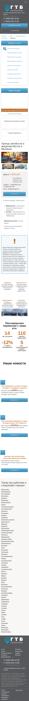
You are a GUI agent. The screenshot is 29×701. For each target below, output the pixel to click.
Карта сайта (19, 690)
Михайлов (4, 567)
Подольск (4, 550)
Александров (5, 491)
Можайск (4, 595)
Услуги (3, 651)
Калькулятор (15, 30)
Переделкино (6, 543)
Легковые (18, 649)
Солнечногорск (6, 569)
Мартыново (5, 528)
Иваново (4, 524)
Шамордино (5, 537)
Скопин (3, 565)
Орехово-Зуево (6, 539)
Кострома (4, 588)
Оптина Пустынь (6, 532)
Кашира (4, 578)
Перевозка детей (6, 653)
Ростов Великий (6, 556)
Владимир (4, 500)
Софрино (4, 603)
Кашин (3, 575)
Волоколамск (6, 502)
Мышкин (4, 526)
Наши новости (14, 363)
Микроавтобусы (6, 657)
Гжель (3, 504)
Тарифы (17, 653)
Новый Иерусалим (7, 530)
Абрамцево (5, 489)
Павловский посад (7, 541)
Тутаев (3, 619)
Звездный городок (7, 519)
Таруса (3, 610)
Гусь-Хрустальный (7, 506)
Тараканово (5, 601)
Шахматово (5, 599)
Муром (3, 597)
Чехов (3, 625)
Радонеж (4, 554)
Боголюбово (5, 493)
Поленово (4, 552)
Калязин (4, 573)
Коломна (4, 584)
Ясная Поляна (6, 631)
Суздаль (4, 608)
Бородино (4, 496)
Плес (3, 547)
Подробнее (14, 400)
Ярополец (4, 627)
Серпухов (4, 562)
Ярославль (5, 629)
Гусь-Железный (6, 509)
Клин (3, 582)
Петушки (4, 545)
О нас (3, 649)
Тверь (3, 612)
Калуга (3, 571)
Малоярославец (6, 593)
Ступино (4, 606)
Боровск (4, 498)
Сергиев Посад (6, 560)
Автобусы (4, 655)
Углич (3, 621)
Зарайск (4, 515)
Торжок (3, 614)
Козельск (4, 534)
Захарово (4, 517)
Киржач (4, 580)
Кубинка (4, 591)
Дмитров (4, 511)
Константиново (6, 586)
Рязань (3, 558)
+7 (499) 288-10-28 (11, 18)
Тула (2, 616)
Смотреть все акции (14, 113)
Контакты (18, 655)
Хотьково (4, 623)
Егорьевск (4, 513)
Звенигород (5, 522)
